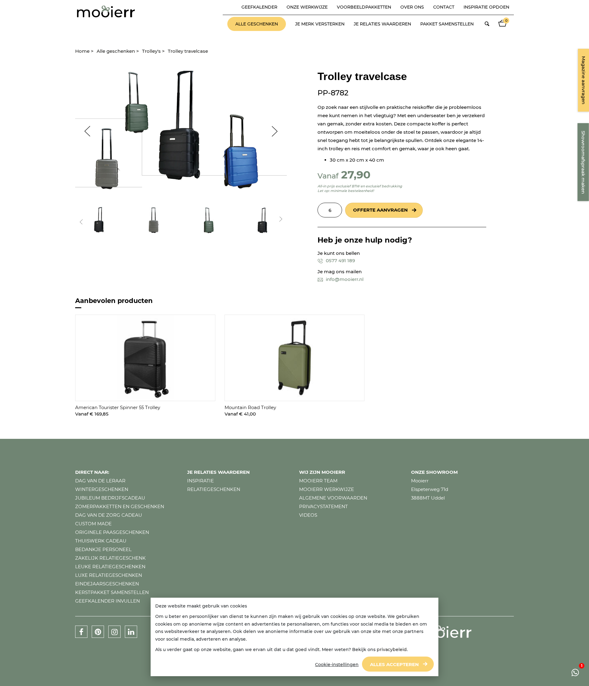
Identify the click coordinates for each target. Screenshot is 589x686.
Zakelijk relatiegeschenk (110, 558)
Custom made (93, 524)
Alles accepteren (394, 664)
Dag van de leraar (100, 481)
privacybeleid (392, 649)
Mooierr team (318, 481)
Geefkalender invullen (107, 601)
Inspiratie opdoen (486, 7)
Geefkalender (259, 7)
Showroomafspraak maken (583, 162)
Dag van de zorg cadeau (108, 515)
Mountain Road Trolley (250, 407)
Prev (84, 131)
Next (277, 131)
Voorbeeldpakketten (364, 7)
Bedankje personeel (103, 549)
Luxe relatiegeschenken (108, 575)
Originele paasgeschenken (112, 532)
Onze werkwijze (307, 7)
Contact (443, 7)
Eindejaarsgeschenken (107, 584)
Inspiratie (200, 481)
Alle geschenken (256, 24)
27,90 (356, 174)
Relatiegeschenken (213, 489)
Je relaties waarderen (382, 24)
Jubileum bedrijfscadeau (110, 498)
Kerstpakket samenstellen (112, 592)
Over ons (412, 7)
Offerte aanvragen (380, 210)
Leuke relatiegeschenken (110, 566)
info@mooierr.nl (344, 279)
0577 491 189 (340, 260)
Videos (308, 515)
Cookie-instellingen (337, 664)
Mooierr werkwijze (326, 489)
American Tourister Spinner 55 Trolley (117, 407)
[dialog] (294, 637)
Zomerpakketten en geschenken (119, 506)
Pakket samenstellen (447, 24)
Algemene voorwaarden (333, 498)
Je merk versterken (320, 24)
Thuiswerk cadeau (100, 541)
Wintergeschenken (101, 489)
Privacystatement (323, 506)
